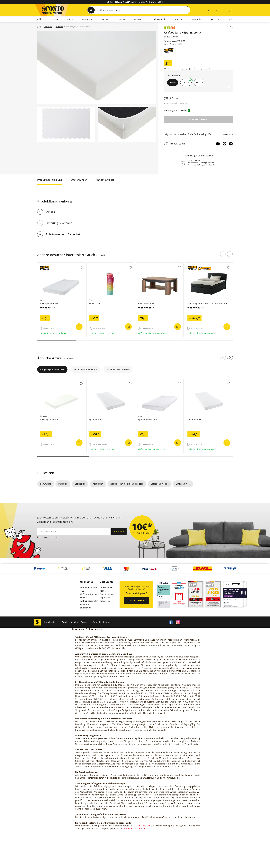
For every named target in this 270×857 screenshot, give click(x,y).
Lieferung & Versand (59, 223)
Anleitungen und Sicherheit (63, 234)
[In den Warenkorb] (79, 326)
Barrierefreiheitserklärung (74, 622)
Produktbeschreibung (49, 179)
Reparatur (85, 604)
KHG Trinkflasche (95, 264)
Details (50, 212)
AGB (82, 590)
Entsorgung (85, 607)
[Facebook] (218, 143)
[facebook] (171, 622)
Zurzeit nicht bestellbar (198, 119)
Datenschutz (106, 601)
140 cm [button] (186, 82)
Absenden (119, 531)
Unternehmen (106, 587)
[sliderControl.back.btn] (223, 254)
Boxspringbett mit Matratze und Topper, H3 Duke (208, 264)
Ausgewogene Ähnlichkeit (52, 369)
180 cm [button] (199, 82)
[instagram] (178, 622)
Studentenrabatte (88, 587)
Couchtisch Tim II (144, 264)
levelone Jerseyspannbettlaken (52, 264)
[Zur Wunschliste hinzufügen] (231, 27)
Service (83, 597)
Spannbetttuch (94, 380)
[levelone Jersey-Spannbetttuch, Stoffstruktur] (66, 124)
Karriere (104, 590)
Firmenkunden (107, 594)
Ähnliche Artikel (105, 179)
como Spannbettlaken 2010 (149, 380)
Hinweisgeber (49, 622)
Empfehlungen (78, 179)
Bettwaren (45, 472)
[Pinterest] (224, 143)
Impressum (105, 597)
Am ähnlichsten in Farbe (118, 369)
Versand (206, 69)
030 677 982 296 (194, 160)
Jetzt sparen (123, 2)
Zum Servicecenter (136, 600)
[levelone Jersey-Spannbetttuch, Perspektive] (96, 67)
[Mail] (231, 143)
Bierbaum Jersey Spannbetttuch (53, 380)
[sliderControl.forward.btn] (230, 254)
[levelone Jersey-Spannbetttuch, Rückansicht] (127, 124)
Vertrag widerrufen (89, 601)
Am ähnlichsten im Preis (85, 369)
